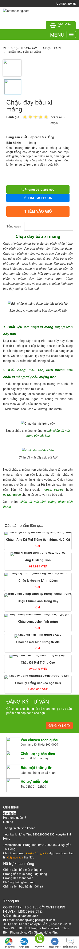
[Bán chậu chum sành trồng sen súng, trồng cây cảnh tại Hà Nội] (37, 595)
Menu (57, 34)
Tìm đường (9, 946)
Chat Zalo (24, 946)
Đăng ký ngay (59, 725)
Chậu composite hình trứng (38, 621)
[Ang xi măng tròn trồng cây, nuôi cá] (37, 554)
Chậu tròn (52, 48)
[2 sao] (27, 116)
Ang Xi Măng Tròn (38, 560)
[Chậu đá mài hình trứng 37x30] (37, 636)
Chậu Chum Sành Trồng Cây (38, 601)
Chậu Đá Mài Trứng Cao (38, 662)
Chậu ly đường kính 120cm (38, 580)
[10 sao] (22, 116)
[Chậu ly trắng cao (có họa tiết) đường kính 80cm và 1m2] (37, 677)
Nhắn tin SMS (70, 946)
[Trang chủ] (16, 10)
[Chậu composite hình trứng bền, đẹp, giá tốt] (37, 615)
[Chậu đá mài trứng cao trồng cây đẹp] (37, 656)
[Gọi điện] (39, 939)
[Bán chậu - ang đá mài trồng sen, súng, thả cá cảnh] (37, 533)
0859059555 (67, 3)
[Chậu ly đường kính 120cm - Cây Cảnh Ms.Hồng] (37, 574)
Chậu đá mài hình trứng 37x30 (38, 642)
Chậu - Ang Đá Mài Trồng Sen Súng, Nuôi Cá (38, 539)
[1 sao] (25, 116)
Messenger (54, 946)
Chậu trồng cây (24, 48)
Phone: (39, 189)
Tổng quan (14, 226)
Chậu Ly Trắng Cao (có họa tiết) (38, 683)
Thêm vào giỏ (38, 211)
